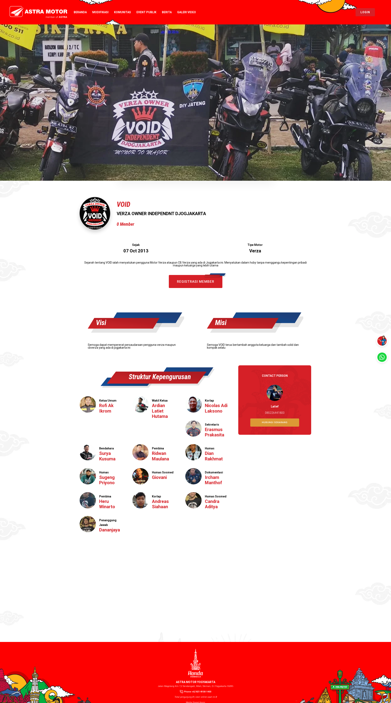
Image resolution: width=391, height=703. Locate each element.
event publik (146, 12)
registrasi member (195, 281)
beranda (80, 12)
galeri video (186, 12)
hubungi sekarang (275, 422)
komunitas (122, 12)
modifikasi (100, 12)
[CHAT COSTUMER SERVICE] (382, 357)
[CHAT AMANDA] (382, 341)
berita (167, 12)
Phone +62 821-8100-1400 (197, 691)
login (365, 12)
